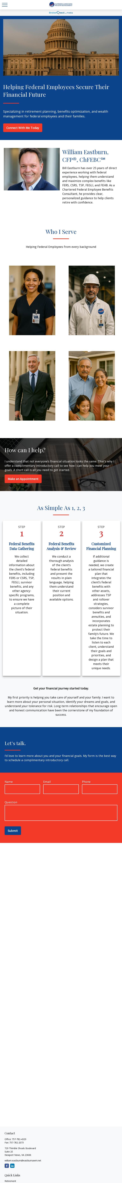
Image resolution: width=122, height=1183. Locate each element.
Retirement (10, 1181)
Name (9, 782)
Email (47, 782)
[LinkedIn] (12, 1166)
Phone (86, 782)
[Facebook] (7, 1166)
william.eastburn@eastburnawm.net (23, 1160)
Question (11, 802)
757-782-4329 (19, 1139)
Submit (13, 831)
